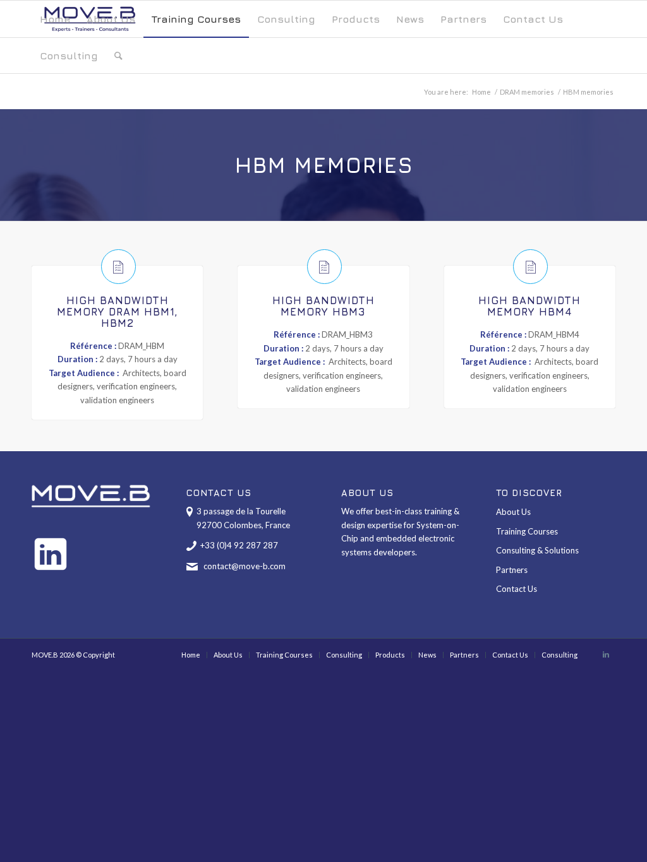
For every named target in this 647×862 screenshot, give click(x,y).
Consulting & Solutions (537, 550)
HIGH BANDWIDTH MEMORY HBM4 (529, 306)
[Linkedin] (605, 654)
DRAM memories (527, 92)
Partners (512, 570)
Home (481, 92)
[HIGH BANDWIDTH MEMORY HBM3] (324, 266)
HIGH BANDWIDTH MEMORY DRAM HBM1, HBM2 (117, 311)
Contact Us (516, 589)
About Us (513, 512)
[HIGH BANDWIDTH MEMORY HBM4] (530, 266)
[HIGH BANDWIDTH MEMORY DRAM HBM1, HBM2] (118, 266)
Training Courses (527, 531)
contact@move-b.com (244, 566)
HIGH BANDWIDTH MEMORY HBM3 (323, 306)
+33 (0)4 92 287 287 (239, 545)
